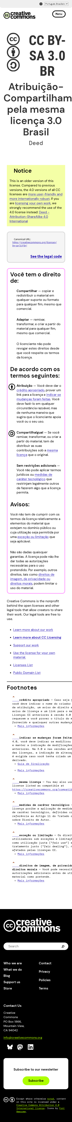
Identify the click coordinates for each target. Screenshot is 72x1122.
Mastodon (20, 1047)
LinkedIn (31, 1047)
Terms (43, 988)
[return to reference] (15, 700)
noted (50, 1098)
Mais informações (31, 726)
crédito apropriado (30, 390)
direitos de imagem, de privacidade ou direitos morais (32, 579)
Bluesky (10, 1047)
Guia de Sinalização (33, 764)
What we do (13, 969)
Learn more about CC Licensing (37, 637)
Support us (12, 982)
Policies (45, 980)
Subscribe (36, 1081)
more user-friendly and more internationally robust (36, 196)
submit (63, 946)
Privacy (44, 971)
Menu (59, 14)
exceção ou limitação (33, 537)
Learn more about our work (33, 630)
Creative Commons (19, 15)
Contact (45, 963)
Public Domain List (27, 673)
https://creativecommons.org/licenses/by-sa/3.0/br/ (34, 244)
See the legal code (46, 256)
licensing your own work (33, 203)
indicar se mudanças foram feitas (39, 397)
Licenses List (23, 665)
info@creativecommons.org (23, 1037)
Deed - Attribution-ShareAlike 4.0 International (29, 216)
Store (8, 988)
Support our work (26, 645)
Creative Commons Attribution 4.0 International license (37, 1107)
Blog (7, 976)
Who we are (13, 963)
